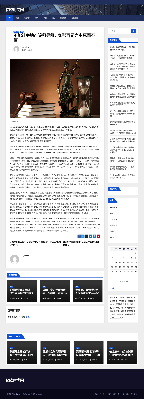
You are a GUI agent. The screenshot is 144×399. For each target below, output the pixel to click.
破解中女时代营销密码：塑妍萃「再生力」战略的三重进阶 (55, 293)
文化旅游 (63, 18)
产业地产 (27, 18)
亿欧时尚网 (15, 9)
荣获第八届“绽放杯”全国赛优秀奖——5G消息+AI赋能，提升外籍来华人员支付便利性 (122, 66)
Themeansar (38, 394)
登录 (27, 317)
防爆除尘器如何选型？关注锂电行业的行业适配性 (21, 293)
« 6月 (112, 288)
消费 (45, 18)
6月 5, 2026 (15, 360)
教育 (37, 18)
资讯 (17, 18)
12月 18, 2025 (83, 360)
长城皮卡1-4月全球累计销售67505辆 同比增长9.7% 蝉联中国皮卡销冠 (122, 77)
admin (27, 47)
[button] (136, 18)
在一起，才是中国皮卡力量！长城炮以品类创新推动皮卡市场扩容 (123, 113)
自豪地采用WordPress (13, 394)
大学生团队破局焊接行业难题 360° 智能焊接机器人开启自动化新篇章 (122, 149)
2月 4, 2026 (49, 360)
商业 (53, 18)
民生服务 (74, 18)
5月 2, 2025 (115, 360)
